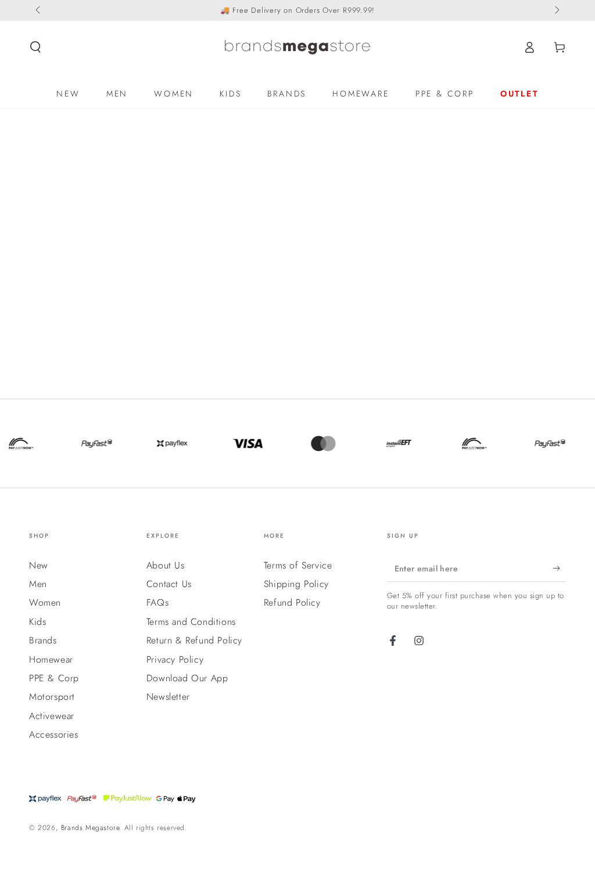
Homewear (51, 659)
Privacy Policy (174, 659)
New (38, 565)
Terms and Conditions (191, 621)
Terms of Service (298, 565)
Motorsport (52, 696)
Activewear (51, 716)
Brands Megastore (90, 827)
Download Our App (187, 678)
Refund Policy (292, 602)
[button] (35, 47)
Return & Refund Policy (194, 640)
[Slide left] (39, 10)
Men (38, 584)
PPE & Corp (54, 678)
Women (45, 602)
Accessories (53, 734)
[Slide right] (556, 10)
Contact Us (169, 584)
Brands (43, 640)
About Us (165, 565)
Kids (37, 621)
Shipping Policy (296, 584)
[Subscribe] (559, 568)
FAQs (157, 602)
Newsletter (168, 696)
